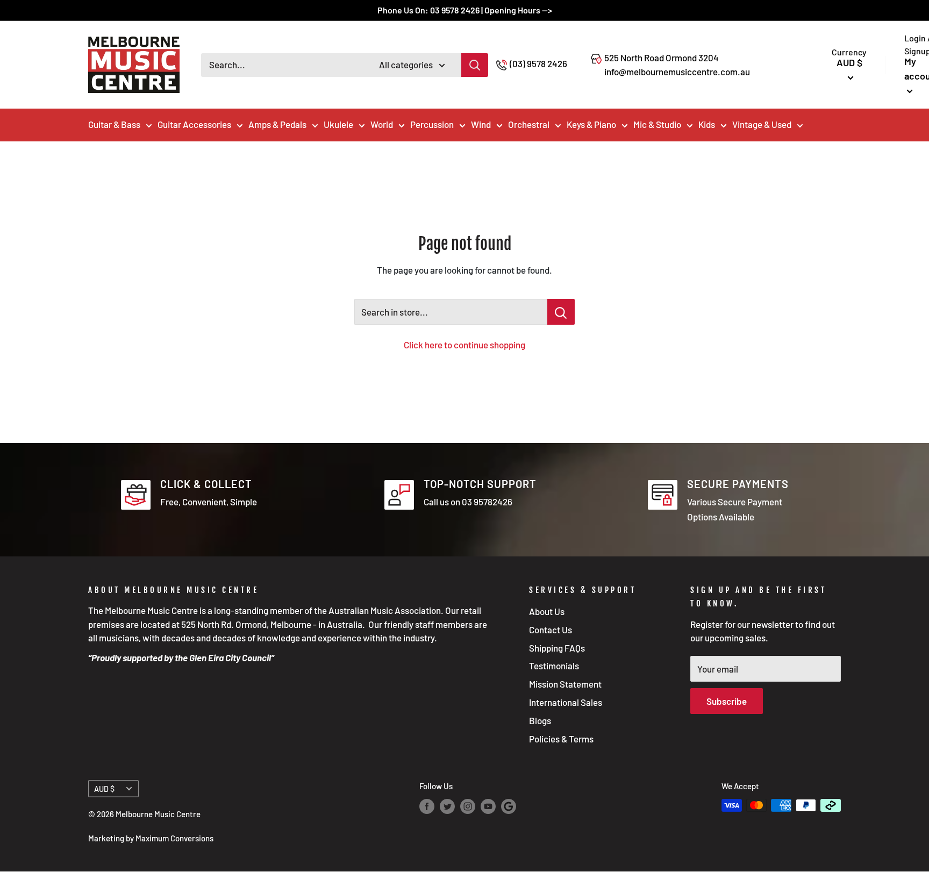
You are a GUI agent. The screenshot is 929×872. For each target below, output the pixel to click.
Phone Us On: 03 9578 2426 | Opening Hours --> (464, 10)
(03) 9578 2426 (538, 63)
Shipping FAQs (557, 647)
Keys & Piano (591, 124)
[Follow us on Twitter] (447, 806)
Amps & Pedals (277, 124)
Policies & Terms (561, 738)
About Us (546, 611)
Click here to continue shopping (464, 344)
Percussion (432, 124)
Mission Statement (565, 683)
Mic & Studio (657, 124)
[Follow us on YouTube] (488, 806)
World (381, 124)
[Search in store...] (561, 312)
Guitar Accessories (194, 124)
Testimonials (554, 665)
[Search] (474, 65)
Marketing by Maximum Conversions (150, 838)
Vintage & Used (761, 124)
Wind (481, 124)
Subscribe (726, 701)
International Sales (565, 702)
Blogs (540, 720)
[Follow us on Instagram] (467, 806)
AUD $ (104, 789)
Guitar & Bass (114, 124)
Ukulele (338, 124)
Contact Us (550, 629)
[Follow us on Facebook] (426, 806)
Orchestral (528, 124)
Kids (706, 124)
